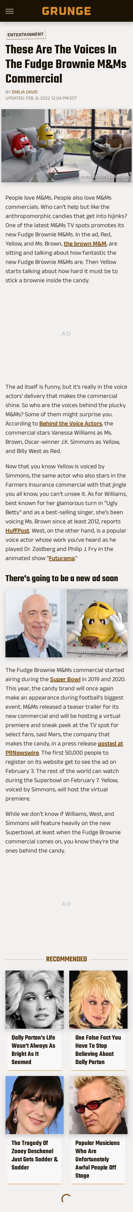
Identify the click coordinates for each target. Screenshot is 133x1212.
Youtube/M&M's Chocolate (103, 177)
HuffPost (17, 530)
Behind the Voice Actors (70, 423)
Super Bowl (65, 679)
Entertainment (26, 34)
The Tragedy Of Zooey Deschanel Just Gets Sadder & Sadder (35, 1155)
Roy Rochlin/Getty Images (100, 652)
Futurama (62, 558)
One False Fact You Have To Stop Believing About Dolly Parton (98, 1049)
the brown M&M (85, 243)
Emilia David (25, 92)
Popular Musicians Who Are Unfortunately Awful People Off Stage (97, 1159)
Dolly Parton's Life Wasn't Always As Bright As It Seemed (33, 1049)
